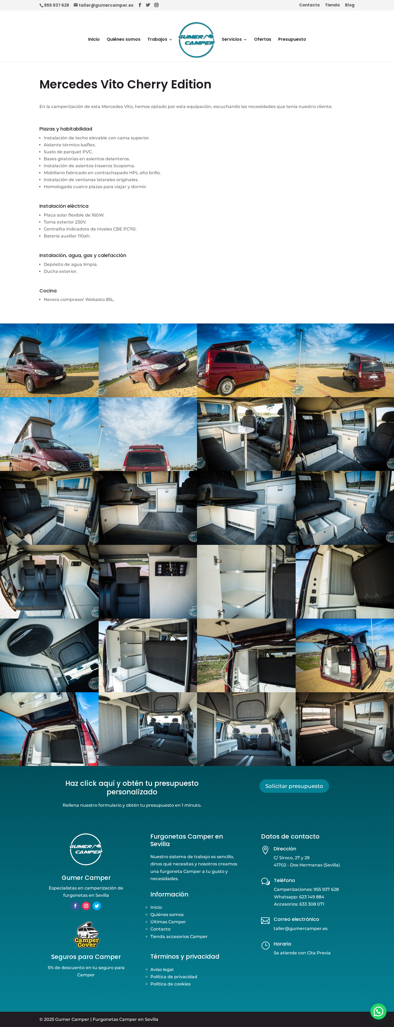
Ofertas (262, 40)
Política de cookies (170, 984)
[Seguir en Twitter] (96, 906)
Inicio (94, 40)
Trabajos (157, 40)
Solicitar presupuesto (294, 786)
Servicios (232, 40)
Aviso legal (161, 969)
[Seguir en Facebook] (75, 906)
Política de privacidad (173, 976)
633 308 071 (311, 904)
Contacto (309, 5)
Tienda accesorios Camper (179, 936)
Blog (350, 5)
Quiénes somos (123, 40)
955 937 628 (56, 5)
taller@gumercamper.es (301, 928)
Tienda (332, 5)
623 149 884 (311, 896)
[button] (378, 1011)
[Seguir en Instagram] (86, 906)
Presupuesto (292, 40)
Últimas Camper (168, 921)
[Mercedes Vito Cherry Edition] (49, 765)
